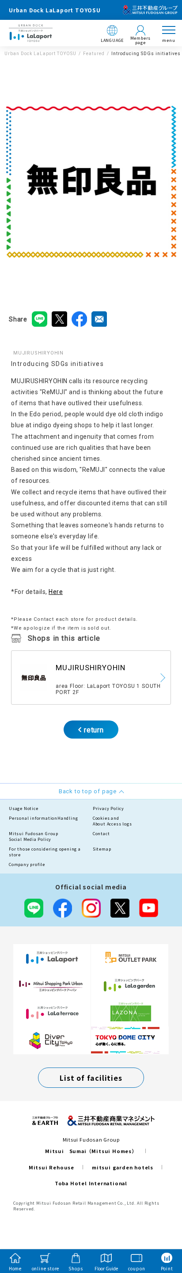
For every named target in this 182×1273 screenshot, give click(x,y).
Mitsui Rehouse (51, 1167)
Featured (94, 53)
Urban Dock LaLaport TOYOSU (40, 53)
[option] (91, 181)
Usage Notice (23, 808)
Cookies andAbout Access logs (112, 821)
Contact (101, 833)
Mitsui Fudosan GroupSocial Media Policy (33, 837)
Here (56, 591)
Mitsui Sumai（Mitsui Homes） (91, 1150)
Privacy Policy (108, 808)
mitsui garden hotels (122, 1167)
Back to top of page (160, 1231)
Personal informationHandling (43, 818)
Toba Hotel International (91, 1183)
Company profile (27, 864)
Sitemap (102, 849)
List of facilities (91, 1077)
